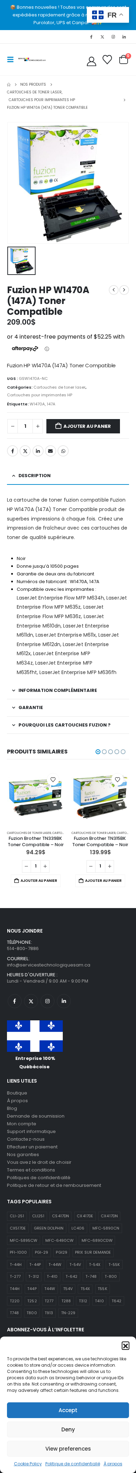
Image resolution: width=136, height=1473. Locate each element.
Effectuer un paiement (32, 1146)
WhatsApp (63, 450)
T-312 (33, 1276)
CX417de (85, 1216)
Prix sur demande (93, 1252)
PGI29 (61, 1252)
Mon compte (21, 1123)
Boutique (17, 1093)
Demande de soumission (36, 1116)
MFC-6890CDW (97, 1240)
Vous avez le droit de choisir (39, 1162)
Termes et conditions (31, 1170)
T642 (116, 1301)
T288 (66, 1301)
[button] (125, 1345)
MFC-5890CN (106, 1228)
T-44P (34, 1264)
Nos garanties (23, 1154)
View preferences (68, 1448)
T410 (99, 1301)
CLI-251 (17, 1216)
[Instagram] (113, 36)
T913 (49, 1313)
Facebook (12, 450)
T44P (31, 1288)
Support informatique (31, 1131)
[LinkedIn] (124, 36)
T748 (14, 1313)
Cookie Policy (28, 1464)
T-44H (16, 1264)
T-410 (52, 1276)
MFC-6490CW (59, 1240)
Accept (68, 1410)
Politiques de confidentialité (38, 1177)
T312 (83, 1301)
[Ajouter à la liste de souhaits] (53, 779)
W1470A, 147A (42, 404)
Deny (68, 1429)
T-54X (94, 1264)
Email (50, 450)
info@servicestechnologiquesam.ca (48, 965)
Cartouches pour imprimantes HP (39, 395)
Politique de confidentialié (72, 1464)
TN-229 (68, 1313)
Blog (12, 1108)
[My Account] (91, 61)
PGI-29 (41, 1252)
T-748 (91, 1276)
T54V (68, 1288)
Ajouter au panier (87, 426)
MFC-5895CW (24, 1240)
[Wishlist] (107, 59)
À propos (113, 1464)
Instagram (47, 1001)
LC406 (77, 1228)
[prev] (114, 290)
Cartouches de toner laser (59, 387)
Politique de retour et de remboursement (54, 1185)
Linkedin (64, 1001)
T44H (15, 1288)
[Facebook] (91, 36)
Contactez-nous (26, 1139)
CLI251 (38, 1216)
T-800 (111, 1276)
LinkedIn (38, 450)
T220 (15, 1301)
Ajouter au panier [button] (39, 880)
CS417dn (60, 1216)
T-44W (54, 1264)
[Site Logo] (32, 59)
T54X (85, 1288)
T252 (32, 1301)
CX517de (18, 1228)
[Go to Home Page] (8, 84)
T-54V (75, 1264)
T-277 (15, 1276)
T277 (49, 1301)
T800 (32, 1313)
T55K (102, 1288)
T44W (49, 1288)
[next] (124, 290)
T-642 (71, 1276)
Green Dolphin (49, 1228)
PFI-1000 (18, 1252)
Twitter (25, 450)
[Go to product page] (36, 797)
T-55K (114, 1264)
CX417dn (109, 1216)
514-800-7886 (23, 948)
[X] (102, 36)
